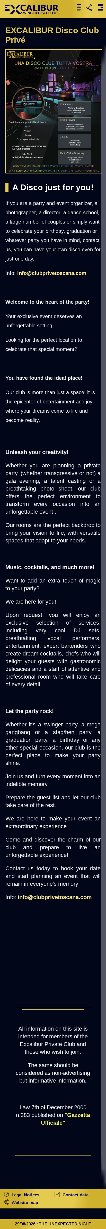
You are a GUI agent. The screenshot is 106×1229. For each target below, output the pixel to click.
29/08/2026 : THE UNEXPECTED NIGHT (53, 1224)
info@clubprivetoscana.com (51, 273)
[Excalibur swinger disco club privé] (33, 16)
